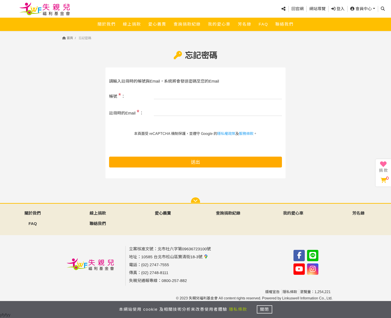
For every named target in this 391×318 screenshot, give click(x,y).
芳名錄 (244, 24)
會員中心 (363, 9)
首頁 (69, 38)
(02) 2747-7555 (155, 265)
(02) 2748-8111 (154, 272)
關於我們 (107, 24)
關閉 (264, 309)
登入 (340, 9)
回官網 (297, 9)
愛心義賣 (157, 24)
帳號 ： (117, 95)
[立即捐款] (383, 167)
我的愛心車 (219, 24)
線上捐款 (132, 24)
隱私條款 (290, 292)
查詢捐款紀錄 (187, 24)
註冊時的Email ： (126, 112)
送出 (195, 162)
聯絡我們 (284, 24)
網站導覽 (317, 9)
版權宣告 (272, 292)
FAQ (263, 24)
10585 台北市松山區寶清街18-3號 (172, 257)
